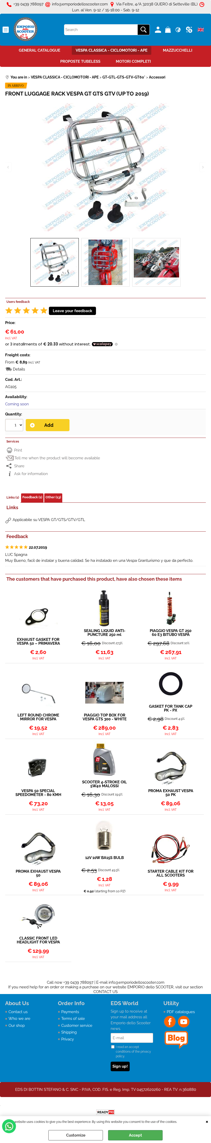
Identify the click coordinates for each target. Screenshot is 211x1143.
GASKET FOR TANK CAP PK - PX (170, 708)
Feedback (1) (32, 497)
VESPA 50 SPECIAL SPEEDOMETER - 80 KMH (38, 793)
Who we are (19, 1018)
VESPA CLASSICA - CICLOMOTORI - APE (111, 50)
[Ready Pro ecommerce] (105, 1112)
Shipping (69, 1032)
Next (202, 167)
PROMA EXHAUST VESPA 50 (38, 873)
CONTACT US (105, 991)
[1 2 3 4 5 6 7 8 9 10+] (14, 425)
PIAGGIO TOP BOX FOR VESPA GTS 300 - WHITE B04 (105, 717)
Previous (8, 167)
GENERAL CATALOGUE (39, 50)
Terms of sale (73, 1018)
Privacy (67, 1039)
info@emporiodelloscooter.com (136, 982)
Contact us (18, 1012)
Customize (75, 1135)
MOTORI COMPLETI (133, 61)
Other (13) (53, 497)
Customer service (76, 1025)
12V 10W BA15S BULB (104, 858)
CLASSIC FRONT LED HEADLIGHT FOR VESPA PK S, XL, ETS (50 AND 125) (38, 940)
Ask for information (31, 473)
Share (19, 466)
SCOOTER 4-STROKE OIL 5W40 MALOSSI (104, 784)
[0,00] (168, 30)
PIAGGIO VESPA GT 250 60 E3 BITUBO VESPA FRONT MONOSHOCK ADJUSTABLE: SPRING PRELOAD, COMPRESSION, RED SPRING (170, 633)
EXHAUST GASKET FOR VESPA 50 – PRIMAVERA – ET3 (38, 641)
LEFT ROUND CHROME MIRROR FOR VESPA (38, 717)
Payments (70, 1012)
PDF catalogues (181, 1012)
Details (19, 369)
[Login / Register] (158, 30)
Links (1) (12, 497)
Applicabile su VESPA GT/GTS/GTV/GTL (49, 519)
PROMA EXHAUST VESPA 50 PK (170, 793)
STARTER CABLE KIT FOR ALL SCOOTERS (171, 873)
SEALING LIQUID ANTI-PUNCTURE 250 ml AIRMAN (104, 633)
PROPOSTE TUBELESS (80, 61)
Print (18, 450)
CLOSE (207, 1121)
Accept (135, 1135)
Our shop (16, 1025)
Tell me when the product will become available (57, 458)
